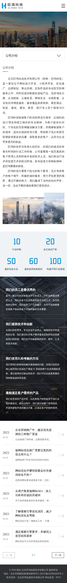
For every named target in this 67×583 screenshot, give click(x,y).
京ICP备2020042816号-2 (51, 573)
